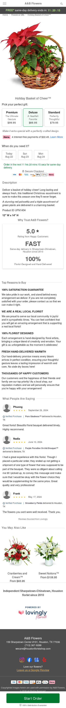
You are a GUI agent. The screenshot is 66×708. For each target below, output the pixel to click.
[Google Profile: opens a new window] (36, 659)
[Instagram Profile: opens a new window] (21, 659)
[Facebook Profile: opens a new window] (29, 659)
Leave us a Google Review (33, 670)
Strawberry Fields (33, 503)
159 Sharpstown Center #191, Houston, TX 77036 (33, 642)
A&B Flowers (33, 3)
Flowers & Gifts (17, 14)
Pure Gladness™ (33, 416)
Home (5, 14)
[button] (59, 700)
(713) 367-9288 (33, 645)
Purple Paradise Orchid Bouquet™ (41, 448)
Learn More (56, 137)
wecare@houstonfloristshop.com (33, 648)
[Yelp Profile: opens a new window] (44, 659)
